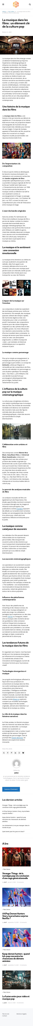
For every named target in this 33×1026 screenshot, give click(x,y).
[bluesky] (23, 752)
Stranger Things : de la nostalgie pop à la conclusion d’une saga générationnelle (15, 806)
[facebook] (7, 752)
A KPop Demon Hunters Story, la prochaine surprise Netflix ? (16, 812)
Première (19, 509)
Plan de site (5, 1014)
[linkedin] (15, 752)
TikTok (10, 617)
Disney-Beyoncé (17, 738)
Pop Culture (6, 869)
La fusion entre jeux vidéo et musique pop (15, 997)
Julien (16, 773)
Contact (4, 1016)
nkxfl (5, 882)
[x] (3, 752)
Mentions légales (21, 1014)
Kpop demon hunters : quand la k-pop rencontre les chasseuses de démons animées (14, 819)
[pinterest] (11, 752)
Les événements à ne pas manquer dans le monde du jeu (15, 826)
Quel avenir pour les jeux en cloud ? (13, 831)
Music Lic (16, 699)
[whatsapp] (19, 752)
